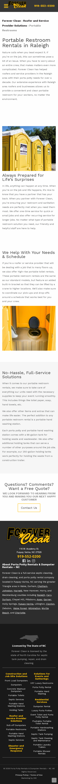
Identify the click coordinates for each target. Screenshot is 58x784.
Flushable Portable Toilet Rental (41, 722)
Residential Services (42, 700)
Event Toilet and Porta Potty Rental (41, 715)
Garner (47, 599)
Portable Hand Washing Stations (16, 704)
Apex (39, 599)
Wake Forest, (20, 608)
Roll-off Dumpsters (16, 725)
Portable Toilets (16, 695)
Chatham (42, 586)
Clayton (50, 604)
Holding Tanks (16, 710)
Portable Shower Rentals (41, 752)
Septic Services (16, 699)
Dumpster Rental (41, 706)
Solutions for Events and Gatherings (42, 676)
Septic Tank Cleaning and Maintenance (41, 739)
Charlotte (20, 612)
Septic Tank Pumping (41, 734)
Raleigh (41, 595)
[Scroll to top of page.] (54, 780)
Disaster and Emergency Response (16, 748)
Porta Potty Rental (41, 687)
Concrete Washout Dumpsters (16, 690)
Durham (6, 599)
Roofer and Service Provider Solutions (16, 718)
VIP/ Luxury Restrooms (41, 683)
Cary (48, 595)
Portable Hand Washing (42, 692)
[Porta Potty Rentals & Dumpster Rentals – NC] (17, 6)
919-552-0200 (44, 6)
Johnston (7, 590)
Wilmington (34, 608)
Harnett (18, 590)
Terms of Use (36, 775)
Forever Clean (11, 20)
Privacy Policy (22, 775)
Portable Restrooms (16, 729)
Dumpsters (16, 685)
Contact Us (29, 508)
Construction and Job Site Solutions (16, 675)
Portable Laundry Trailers (42, 745)
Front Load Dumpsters (16, 680)
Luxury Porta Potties (42, 710)
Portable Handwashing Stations (41, 728)
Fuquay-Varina (25, 604)
